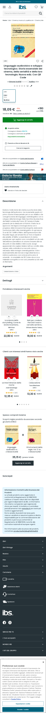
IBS (11, 114)
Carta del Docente (27, 159)
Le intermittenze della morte (11, 384)
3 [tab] (24, 342)
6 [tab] (28, 404)
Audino (32, 82)
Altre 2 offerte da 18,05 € (22, 114)
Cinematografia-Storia (11, 271)
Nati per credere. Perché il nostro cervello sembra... (34, 322)
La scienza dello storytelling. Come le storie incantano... (11, 322)
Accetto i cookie (23, 709)
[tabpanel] (23, 41)
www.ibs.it (26, 508)
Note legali (7, 476)
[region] (23, 686)
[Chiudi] (43, 662)
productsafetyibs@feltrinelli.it (26, 531)
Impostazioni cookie (23, 704)
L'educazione (34, 383)
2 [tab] (21, 342)
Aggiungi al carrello (24, 120)
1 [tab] (19, 342)
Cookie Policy (16, 699)
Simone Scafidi (15, 82)
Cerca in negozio (23, 148)
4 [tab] (26, 342)
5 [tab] (26, 404)
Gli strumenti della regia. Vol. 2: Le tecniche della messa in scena (34, 448)
